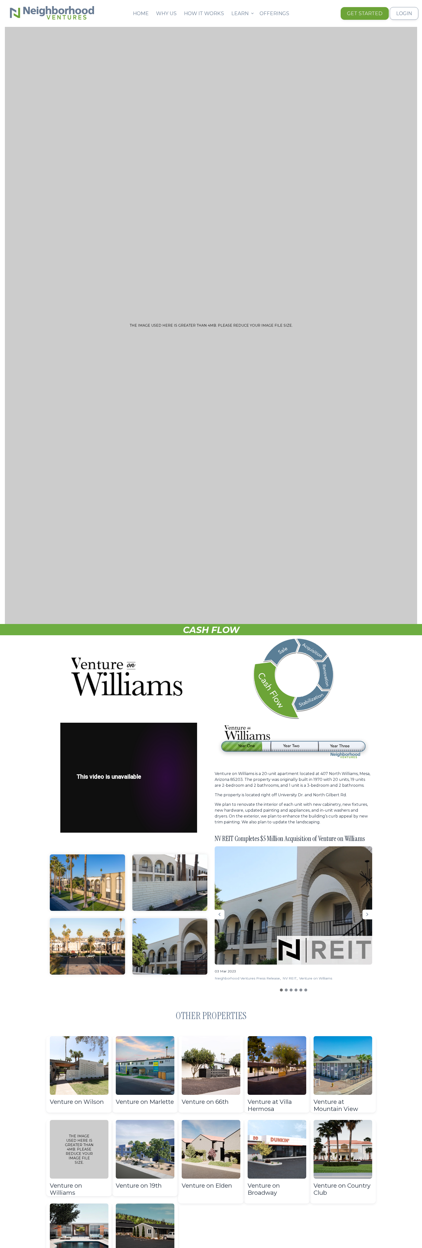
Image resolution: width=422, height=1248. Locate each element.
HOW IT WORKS (204, 13)
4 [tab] (296, 990)
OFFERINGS (274, 13)
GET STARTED (364, 13)
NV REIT (289, 978)
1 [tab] (281, 990)
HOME (141, 13)
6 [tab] (305, 990)
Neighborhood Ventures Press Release (247, 978)
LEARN (240, 13)
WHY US (166, 13)
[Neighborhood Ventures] (50, 12)
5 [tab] (300, 990)
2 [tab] (286, 990)
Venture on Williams (315, 978)
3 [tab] (291, 990)
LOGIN (404, 13)
